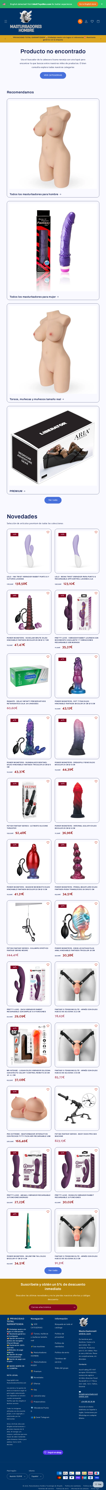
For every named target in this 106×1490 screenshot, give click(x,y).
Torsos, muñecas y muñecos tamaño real (35, 399)
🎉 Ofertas (35, 1383)
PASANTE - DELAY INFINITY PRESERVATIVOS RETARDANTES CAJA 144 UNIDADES (26, 702)
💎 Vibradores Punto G (40, 1409)
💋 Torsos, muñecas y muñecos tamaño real (39, 1337)
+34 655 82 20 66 (88, 1401)
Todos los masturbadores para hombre (34, 194)
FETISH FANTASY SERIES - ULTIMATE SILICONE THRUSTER (27, 827)
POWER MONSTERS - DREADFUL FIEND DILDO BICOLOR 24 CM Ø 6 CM (75, 764)
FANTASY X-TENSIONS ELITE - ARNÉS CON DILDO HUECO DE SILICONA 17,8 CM (76, 1072)
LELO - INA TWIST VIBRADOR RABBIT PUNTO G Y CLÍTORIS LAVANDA (28, 578)
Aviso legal (95, 1488)
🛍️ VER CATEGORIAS (36, 1326)
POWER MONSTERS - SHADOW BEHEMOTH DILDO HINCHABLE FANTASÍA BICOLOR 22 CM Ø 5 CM (28, 888)
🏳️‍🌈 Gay (34, 1389)
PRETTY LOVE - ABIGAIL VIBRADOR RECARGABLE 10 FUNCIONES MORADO (29, 1196)
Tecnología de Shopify (54, 1486)
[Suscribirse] (74, 1307)
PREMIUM (16, 491)
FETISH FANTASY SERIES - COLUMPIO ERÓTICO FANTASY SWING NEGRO (27, 949)
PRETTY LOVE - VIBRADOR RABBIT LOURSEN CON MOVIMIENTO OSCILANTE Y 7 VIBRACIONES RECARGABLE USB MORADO (76, 640)
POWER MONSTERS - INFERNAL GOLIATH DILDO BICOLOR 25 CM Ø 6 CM (76, 827)
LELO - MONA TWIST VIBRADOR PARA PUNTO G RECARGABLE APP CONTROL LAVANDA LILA (75, 578)
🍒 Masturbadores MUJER (38, 1363)
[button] (6, 21)
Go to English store (87, 4)
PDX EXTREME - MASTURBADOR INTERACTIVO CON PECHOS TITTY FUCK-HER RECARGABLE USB (29, 1135)
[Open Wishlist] (92, 21)
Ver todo (52, 500)
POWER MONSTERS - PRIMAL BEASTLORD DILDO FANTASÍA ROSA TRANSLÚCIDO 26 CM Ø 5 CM (76, 888)
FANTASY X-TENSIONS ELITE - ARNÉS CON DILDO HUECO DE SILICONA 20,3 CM (76, 1257)
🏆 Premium (36, 1371)
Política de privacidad (59, 1335)
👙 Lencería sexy (38, 1395)
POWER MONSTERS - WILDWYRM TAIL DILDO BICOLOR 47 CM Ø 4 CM (26, 1257)
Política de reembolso (59, 1345)
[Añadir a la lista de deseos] (48, 532)
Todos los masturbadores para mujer (33, 296)
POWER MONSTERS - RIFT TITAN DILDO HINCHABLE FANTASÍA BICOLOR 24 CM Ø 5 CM (75, 702)
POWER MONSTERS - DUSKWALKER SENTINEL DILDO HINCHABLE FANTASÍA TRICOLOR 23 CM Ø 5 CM (29, 765)
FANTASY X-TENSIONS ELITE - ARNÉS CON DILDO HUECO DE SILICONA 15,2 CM (76, 1011)
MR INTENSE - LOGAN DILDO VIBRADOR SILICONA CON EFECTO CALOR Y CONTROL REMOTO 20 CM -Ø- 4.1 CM (28, 1073)
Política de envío (62, 1352)
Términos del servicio (60, 1360)
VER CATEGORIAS (53, 75)
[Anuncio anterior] (5, 39)
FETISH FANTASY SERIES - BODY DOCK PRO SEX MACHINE (76, 1135)
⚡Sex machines (38, 1346)
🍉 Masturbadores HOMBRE (38, 1354)
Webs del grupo (61, 1368)
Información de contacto (80, 1488)
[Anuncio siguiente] (101, 39)
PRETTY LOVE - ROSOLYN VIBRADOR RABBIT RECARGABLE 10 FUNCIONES (74, 1196)
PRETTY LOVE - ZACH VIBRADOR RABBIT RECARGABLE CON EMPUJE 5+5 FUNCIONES (26, 1011)
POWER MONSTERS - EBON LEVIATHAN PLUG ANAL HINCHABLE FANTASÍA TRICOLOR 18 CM (75, 949)
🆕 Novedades (37, 1377)
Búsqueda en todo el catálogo (64, 1326)
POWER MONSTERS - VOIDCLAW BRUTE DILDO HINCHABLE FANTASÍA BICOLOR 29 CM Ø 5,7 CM (28, 639)
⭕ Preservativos (38, 1401)
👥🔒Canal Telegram (40, 1417)
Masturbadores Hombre (37, 1486)
